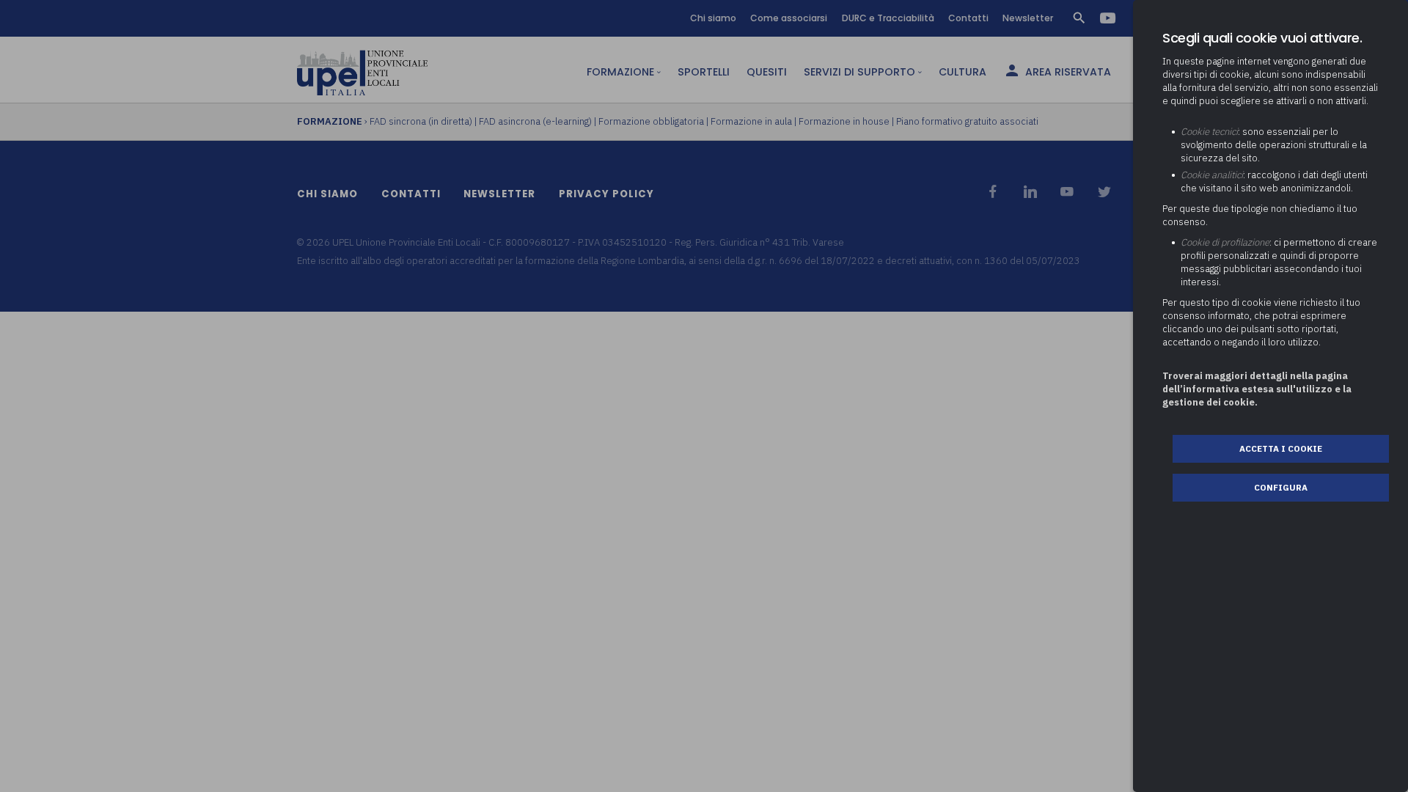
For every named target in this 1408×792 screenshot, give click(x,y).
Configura (1281, 487)
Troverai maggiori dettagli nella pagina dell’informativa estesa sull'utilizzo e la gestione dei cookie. (1257, 389)
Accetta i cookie (1280, 448)
